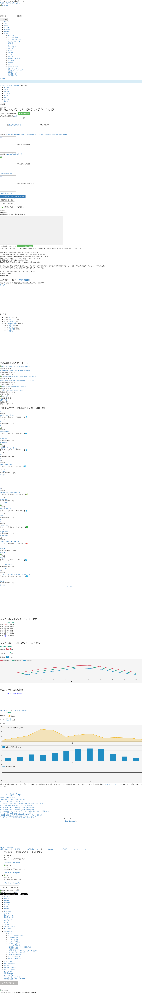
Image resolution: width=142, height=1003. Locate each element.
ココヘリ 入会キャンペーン (12, 977)
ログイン (2, 79)
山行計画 (10, 43)
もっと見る (3, 285)
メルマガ (10, 53)
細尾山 (11, 327)
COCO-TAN (3, 564)
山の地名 (16, 86)
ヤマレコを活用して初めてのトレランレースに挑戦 (15, 813)
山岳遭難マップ (12, 72)
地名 (5, 97)
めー (1, 515)
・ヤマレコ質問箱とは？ (15, 958)
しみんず (2, 581)
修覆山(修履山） (13, 323)
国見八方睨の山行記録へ (14, 207)
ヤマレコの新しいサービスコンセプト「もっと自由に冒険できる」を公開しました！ (25, 811)
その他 (6, 33)
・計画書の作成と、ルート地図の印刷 (19, 947)
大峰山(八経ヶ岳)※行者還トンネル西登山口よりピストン (17, 380)
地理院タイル (23, 711)
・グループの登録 (13, 939)
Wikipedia (24, 279)
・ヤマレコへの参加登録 (15, 935)
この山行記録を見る (6, 173)
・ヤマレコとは (12, 933)
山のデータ (7, 29)
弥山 (10, 317)
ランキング (7, 93)
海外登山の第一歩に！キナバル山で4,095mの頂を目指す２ (18, 807)
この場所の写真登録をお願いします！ (12, 197)
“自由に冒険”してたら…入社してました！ (12, 799)
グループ (10, 49)
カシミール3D (12, 246)
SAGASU (10, 56)
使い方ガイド (7, 3)
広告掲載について (32, 849)
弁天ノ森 (11, 329)
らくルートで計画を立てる (25, 246)
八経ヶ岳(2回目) (5, 431)
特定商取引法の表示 (10, 967)
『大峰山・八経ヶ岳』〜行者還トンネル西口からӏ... (15, 574)
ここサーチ (4, 19)
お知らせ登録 (25, 113)
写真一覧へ (19, 125)
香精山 (11, 331)
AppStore (8, 862)
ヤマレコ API (8, 971)
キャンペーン (8, 928)
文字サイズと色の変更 (9, 887)
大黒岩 (11, 321)
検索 (19, 16)
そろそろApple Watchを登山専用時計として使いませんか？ (18, 817)
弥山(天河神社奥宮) (6, 464)
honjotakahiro (4, 532)
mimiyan (2, 548)
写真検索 (10, 62)
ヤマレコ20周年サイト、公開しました (11, 801)
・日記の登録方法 (13, 949)
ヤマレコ (6, 857)
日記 (5, 24)
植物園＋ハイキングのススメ (9, 797)
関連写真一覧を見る (7, 200)
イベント (10, 45)
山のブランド (12, 64)
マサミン (2, 471)
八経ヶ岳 (2, 558)
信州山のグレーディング (15, 70)
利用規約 (64, 849)
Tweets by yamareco (6, 847)
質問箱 (6, 25)
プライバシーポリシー (81, 849)
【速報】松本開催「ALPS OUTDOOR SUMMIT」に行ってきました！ (21, 815)
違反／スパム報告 (9, 963)
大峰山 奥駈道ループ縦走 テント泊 (11, 541)
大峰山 (11, 319)
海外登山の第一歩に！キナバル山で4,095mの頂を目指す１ (18, 809)
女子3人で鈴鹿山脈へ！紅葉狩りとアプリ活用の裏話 (16, 805)
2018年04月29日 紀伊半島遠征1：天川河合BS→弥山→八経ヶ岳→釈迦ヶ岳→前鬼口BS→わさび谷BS (36, 134)
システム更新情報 (9, 969)
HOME (2, 86)
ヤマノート (7, 27)
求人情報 (6, 88)
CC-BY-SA (17, 711)
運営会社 (17, 849)
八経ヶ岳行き (4, 525)
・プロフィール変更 (14, 943)
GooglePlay (16, 862)
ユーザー (10, 51)
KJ (1, 422)
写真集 (6, 89)
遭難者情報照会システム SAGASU (14, 979)
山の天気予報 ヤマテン (109, 784)
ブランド (6, 99)
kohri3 (10, 564)
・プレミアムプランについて (16, 953)
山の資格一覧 (12, 74)
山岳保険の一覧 (12, 76)
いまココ (10, 54)
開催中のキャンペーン (14, 58)
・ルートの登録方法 (14, 945)
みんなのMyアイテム (14, 41)
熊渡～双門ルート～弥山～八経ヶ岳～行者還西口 (15, 370)
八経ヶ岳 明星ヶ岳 (5, 509)
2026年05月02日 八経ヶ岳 (14, 154)
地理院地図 (4, 246)
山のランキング (12, 68)
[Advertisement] (58, 481)
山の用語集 (11, 60)
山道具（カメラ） (13, 66)
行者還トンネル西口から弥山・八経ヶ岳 (12, 390)
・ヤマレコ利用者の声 (14, 955)
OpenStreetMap (5, 711)
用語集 (6, 95)
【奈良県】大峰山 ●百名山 (8, 448)
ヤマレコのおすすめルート (16, 39)
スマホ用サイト (9, 982)
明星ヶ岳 (11, 325)
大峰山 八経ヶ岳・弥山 (7, 415)
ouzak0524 (3, 499)
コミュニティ (12, 47)
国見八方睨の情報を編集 (8, 113)
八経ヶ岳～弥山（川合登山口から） (11, 492)
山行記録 (6, 22)
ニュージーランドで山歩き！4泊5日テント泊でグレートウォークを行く (21, 803)
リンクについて (50, 849)
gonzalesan (3, 438)
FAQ (1, 3)
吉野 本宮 (3, 400)
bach (15, 116)
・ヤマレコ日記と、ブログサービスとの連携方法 (22, 951)
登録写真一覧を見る (7, 203)
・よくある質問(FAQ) (14, 956)
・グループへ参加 (13, 941)
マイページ (7, 897)
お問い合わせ (16, 3)
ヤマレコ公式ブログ (14, 37)
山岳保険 (6, 31)
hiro (1, 454)
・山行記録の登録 (13, 937)
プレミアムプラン (13, 35)
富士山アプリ (8, 877)
